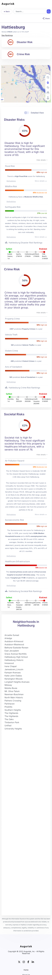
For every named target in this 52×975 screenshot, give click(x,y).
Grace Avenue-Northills (16, 654)
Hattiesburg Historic (14, 660)
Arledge (8, 638)
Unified (8, 725)
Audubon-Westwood (14, 644)
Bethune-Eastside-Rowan (16, 647)
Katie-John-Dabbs (13, 675)
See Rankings (7, 35)
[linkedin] (33, 962)
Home (26, 970)
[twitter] (19, 962)
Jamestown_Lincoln (14, 669)
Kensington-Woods (13, 679)
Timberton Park (12, 722)
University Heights (13, 728)
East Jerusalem (12, 650)
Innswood (9, 663)
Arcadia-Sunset (12, 635)
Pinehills (8, 707)
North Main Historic (14, 697)
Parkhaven (10, 703)
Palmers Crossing (13, 700)
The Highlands (11, 713)
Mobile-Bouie (11, 688)
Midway (8, 685)
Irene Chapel (11, 666)
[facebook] (28, 962)
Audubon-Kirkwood (14, 641)
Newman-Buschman (14, 694)
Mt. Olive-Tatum (12, 691)
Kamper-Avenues (13, 672)
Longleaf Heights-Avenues (17, 682)
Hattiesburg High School (16, 657)
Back (7, 11)
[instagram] (23, 962)
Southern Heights (13, 710)
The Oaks (9, 719)
